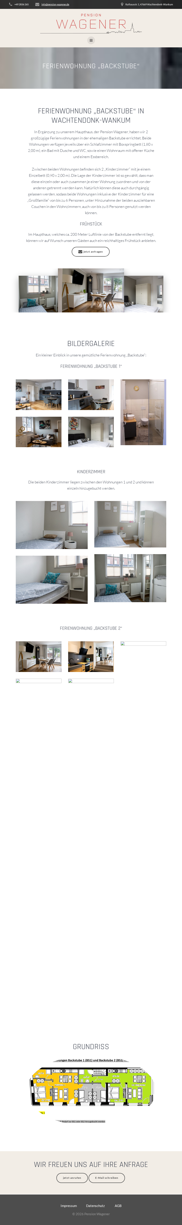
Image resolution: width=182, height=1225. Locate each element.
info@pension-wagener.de (55, 4)
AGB (118, 1206)
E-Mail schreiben (106, 1177)
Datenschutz (95, 1206)
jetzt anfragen (93, 251)
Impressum (69, 1206)
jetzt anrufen (72, 1177)
